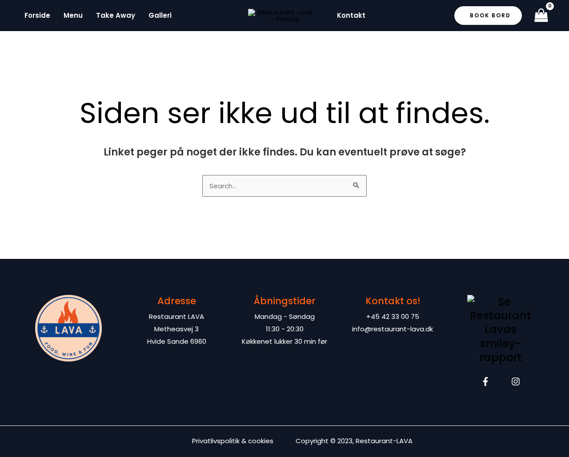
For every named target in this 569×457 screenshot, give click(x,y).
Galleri (160, 15)
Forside (37, 15)
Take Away (115, 15)
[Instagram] (515, 381)
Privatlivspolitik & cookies (232, 440)
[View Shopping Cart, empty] (541, 16)
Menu (73, 15)
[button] (488, 15)
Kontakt (351, 15)
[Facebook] (485, 381)
